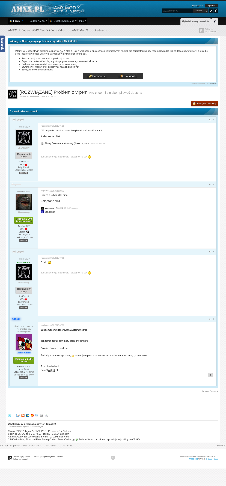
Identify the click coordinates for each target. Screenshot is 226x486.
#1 (210, 120)
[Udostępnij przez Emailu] (36, 415)
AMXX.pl (201, 459)
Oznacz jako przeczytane (44, 457)
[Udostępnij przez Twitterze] (9, 415)
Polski (27, 457)
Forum (16, 21)
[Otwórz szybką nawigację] (214, 21)
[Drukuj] (41, 415)
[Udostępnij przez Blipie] (23, 415)
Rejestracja (211, 6)
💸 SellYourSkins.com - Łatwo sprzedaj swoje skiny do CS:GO (107, 439)
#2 (210, 184)
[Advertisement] (72, 402)
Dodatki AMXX (36, 21)
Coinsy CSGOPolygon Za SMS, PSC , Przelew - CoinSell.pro (39, 431)
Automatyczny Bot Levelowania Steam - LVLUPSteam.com (38, 436)
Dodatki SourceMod (63, 21)
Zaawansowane (211, 10)
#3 (210, 252)
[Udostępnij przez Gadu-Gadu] (32, 415)
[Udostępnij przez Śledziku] (27, 415)
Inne (81, 21)
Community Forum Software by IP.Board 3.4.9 (198, 457)
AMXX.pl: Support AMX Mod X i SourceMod (20, 445)
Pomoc (60, 457)
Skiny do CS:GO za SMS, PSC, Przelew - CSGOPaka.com (38, 434)
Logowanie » (197, 6)
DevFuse (212, 83)
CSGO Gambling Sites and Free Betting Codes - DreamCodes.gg (41, 439)
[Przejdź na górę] (113, 458)
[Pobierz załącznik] (42, 143)
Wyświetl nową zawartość (196, 21)
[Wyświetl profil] (24, 137)
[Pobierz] (46, 415)
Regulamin (221, 445)
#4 (210, 319)
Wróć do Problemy (210, 391)
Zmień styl (18, 457)
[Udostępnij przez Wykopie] (18, 415)
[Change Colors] (215, 10)
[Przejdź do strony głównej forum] (47, 8)
